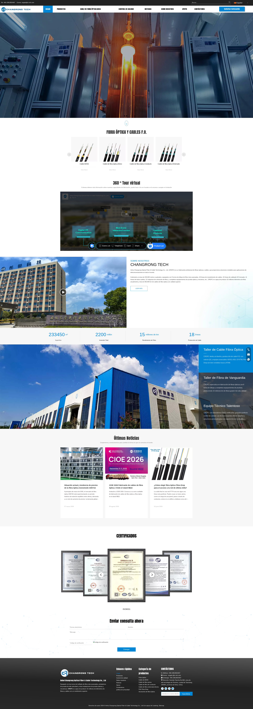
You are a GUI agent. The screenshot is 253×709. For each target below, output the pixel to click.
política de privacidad (123, 689)
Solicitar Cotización (232, 9)
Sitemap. (161, 705)
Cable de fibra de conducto (147, 684)
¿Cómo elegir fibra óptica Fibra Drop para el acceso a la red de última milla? (170, 486)
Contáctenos (120, 687)
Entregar (127, 649)
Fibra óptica (142, 677)
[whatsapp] (172, 688)
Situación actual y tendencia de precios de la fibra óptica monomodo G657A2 (81, 486)
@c (174, 675)
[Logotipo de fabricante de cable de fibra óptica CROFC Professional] (77, 673)
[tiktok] (169, 688)
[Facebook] (162, 688)
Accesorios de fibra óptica (147, 691)
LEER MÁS (43, 76)
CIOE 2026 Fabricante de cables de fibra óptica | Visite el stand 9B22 (126, 486)
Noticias (118, 682)
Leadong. (156, 705)
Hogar (118, 673)
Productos (119, 675)
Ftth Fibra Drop (143, 689)
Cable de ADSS (143, 680)
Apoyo (118, 685)
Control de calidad (122, 678)
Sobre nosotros (121, 680)
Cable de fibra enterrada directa (149, 687)
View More (84, 170)
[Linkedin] (166, 688)
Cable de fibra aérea (145, 682)
